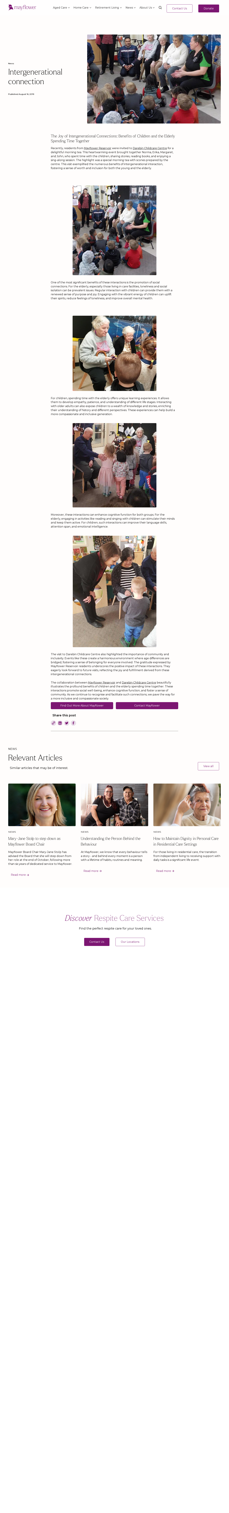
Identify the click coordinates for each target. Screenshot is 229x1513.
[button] (60, 8)
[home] (22, 8)
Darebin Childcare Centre (150, 148)
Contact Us (179, 8)
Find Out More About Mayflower (82, 705)
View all (208, 766)
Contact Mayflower (147, 705)
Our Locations (130, 941)
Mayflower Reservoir (97, 148)
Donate (209, 8)
